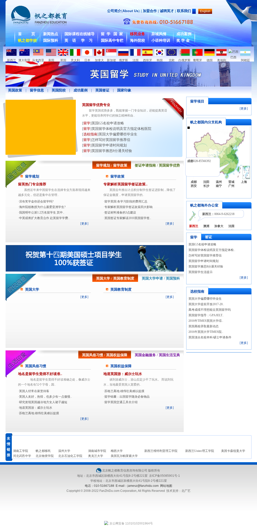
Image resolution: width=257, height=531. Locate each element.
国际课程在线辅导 (80, 34)
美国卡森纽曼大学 (233, 451)
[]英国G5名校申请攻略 (103, 123)
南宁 (219, 186)
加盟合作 (149, 11)
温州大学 (64, 451)
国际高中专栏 (112, 40)
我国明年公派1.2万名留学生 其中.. (41, 212)
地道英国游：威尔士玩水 (35, 407)
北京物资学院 (45, 456)
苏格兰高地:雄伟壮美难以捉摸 (39, 413)
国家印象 (124, 90)
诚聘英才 (167, 11)
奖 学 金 (183, 40)
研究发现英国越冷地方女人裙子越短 (43, 402)
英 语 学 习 (79, 40)
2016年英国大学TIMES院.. (205, 332)
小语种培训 (160, 40)
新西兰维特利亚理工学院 (160, 451)
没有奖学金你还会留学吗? (36, 201)
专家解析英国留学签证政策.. (125, 184)
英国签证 (102, 90)
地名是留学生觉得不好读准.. (40, 374)
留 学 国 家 (112, 34)
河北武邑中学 (22, 456)
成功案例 (183, 34)
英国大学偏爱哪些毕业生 (205, 298)
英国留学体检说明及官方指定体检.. (211, 250)
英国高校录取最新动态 (203, 326)
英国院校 (59, 90)
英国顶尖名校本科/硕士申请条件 (209, 337)
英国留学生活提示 (200, 272)
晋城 (231, 182)
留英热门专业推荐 (32, 184)
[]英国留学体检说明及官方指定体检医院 (116, 129)
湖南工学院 (20, 451)
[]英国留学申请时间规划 (104, 145)
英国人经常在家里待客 (34, 391)
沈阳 (206, 182)
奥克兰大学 (95, 456)
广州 (231, 186)
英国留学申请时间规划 (203, 261)
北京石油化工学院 (70, 456)
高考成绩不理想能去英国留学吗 (209, 309)
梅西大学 (117, 451)
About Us (130, 11)
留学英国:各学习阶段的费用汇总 (125, 201)
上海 (244, 182)
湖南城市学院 (97, 451)
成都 (194, 182)
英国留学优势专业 (96, 105)
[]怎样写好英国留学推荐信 (106, 140)
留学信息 (37, 90)
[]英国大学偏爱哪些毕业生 (109, 134)
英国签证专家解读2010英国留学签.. (127, 218)
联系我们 (184, 11)
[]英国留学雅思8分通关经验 (107, 151)
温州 (219, 182)
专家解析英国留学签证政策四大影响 (128, 207)
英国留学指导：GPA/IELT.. (206, 315)
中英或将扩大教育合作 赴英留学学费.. (44, 218)
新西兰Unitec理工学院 (199, 451)
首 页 (26, 34)
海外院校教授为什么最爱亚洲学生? (42, 207)
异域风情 (158, 34)
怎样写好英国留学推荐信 (205, 255)
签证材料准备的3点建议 (120, 212)
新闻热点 (50, 34)
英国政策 (15, 90)
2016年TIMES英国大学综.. (205, 321)
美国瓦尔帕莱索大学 (124, 456)
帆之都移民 (43, 451)
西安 (194, 186)
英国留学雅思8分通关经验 (205, 266)
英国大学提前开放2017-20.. (206, 304)
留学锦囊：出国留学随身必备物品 (127, 396)
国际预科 (50, 40)
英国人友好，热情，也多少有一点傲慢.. (45, 396)
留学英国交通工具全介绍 (121, 402)
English (205, 11)
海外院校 (137, 40)
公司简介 (114, 11)
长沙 (206, 186)
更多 (84, 223)
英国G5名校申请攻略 (202, 244)
